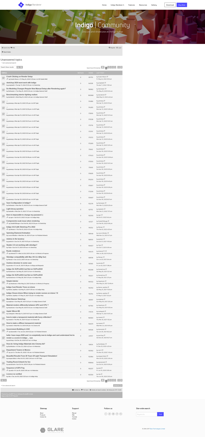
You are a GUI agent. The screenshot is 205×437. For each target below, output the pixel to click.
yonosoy (10, 103)
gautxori (10, 241)
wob (11, 370)
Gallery (154, 5)
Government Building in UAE (18, 329)
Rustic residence (13, 251)
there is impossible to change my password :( (24, 215)
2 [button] (108, 67)
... (7, 101)
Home (104, 5)
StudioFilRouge (15, 223)
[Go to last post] (107, 77)
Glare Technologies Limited (157, 429)
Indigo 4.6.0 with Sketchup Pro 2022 (20, 227)
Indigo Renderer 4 (117, 5)
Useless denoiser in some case (19, 263)
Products (42, 415)
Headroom (13, 283)
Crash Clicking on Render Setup (19, 76)
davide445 (11, 97)
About (41, 413)
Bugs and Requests (38, 265)
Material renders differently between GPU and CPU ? (27, 305)
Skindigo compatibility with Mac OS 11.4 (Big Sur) (26, 257)
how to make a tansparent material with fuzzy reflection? (29, 317)
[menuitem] (104, 5)
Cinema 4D (36, 320)
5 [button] (115, 67)
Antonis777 (13, 253)
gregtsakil (11, 85)
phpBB (11, 394)
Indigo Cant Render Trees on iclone (20, 287)
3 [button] (110, 67)
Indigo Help (35, 217)
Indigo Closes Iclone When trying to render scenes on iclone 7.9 (32, 293)
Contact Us (43, 417)
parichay (10, 340)
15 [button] (118, 67)
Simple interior (12, 281)
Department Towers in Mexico (18, 350)
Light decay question (14, 209)
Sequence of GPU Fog (15, 368)
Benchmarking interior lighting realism (21, 95)
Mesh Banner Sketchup (15, 299)
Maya (35, 340)
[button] (102, 67)
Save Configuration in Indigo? (18, 203)
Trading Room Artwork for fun (18, 362)
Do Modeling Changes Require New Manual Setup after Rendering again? (36, 89)
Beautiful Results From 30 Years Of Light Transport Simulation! (31, 356)
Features (131, 5)
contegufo (11, 314)
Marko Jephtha (12, 289)
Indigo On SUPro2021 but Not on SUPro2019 (24, 269)
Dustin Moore (14, 79)
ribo (9, 376)
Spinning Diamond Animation (18, 233)
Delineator (11, 91)
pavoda (10, 265)
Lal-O (12, 352)
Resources (143, 5)
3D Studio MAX (42, 79)
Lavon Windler (12, 235)
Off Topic (36, 103)
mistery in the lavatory (15, 239)
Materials (37, 346)
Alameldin (13, 332)
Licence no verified (14, 374)
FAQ (73, 415)
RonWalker (11, 346)
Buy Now (181, 5)
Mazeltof (15, 396)
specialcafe (11, 364)
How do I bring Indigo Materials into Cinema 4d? (25, 344)
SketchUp (37, 85)
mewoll (10, 320)
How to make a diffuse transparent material (23, 323)
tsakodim (11, 211)
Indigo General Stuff (41, 91)
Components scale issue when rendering (23, 221)
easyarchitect (12, 358)
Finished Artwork (42, 235)
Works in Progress (43, 253)
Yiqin (9, 247)
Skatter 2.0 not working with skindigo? (21, 245)
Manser (12, 229)
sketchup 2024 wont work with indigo (21, 83)
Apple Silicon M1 (13, 311)
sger (11, 217)
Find (160, 414)
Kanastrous (11, 271)
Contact (74, 419)
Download (170, 5)
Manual (74, 413)
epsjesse (10, 301)
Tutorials (74, 417)
